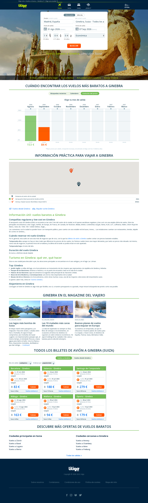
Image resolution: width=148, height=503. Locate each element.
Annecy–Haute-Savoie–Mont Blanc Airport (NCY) (30, 202)
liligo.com (21, 1)
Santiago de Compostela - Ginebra (93, 368)
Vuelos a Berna (15, 449)
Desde (50, 18)
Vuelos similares (31, 391)
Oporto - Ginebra (85, 396)
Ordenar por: (37, 363)
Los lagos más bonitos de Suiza (22, 324)
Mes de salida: (14, 363)
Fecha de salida (48, 26)
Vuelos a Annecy (82, 440)
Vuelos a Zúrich (15, 440)
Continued (26, 345)
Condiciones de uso (72, 482)
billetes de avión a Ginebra (77, 238)
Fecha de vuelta (80, 26)
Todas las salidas (73, 455)
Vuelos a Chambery (84, 443)
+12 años (46, 39)
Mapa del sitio (111, 482)
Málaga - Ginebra (19, 396)
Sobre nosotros (37, 482)
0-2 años (66, 39)
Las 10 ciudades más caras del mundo (56, 324)
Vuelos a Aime (81, 446)
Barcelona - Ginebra (20, 368)
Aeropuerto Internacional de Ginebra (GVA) (29, 199)
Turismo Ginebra (36, 280)
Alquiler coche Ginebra (45, 209)
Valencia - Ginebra (52, 368)
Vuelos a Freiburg (83, 449)
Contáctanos (54, 482)
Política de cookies (92, 482)
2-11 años (57, 39)
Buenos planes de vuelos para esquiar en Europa (88, 324)
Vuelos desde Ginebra (21, 209)
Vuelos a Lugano (16, 446)
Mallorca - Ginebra (52, 396)
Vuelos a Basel (15, 443)
